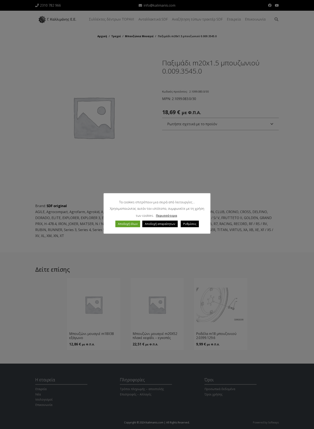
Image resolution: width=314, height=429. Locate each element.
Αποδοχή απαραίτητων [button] (160, 224)
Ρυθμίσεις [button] (189, 224)
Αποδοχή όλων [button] (128, 224)
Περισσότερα (166, 215)
